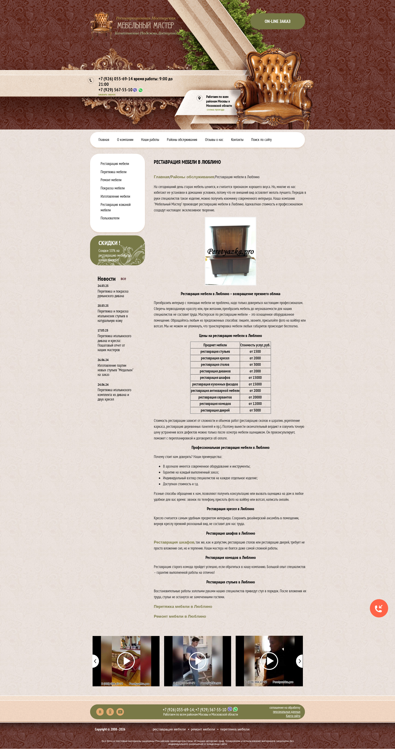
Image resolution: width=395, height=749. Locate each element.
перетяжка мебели (234, 729)
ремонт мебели (203, 729)
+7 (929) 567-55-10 (116, 90)
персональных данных (286, 711)
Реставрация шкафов (174, 542)
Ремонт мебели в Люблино (180, 616)
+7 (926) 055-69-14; (179, 710)
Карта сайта (293, 716)
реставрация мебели (169, 729)
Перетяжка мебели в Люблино (183, 606)
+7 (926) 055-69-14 (136, 81)
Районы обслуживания (192, 177)
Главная (161, 177)
